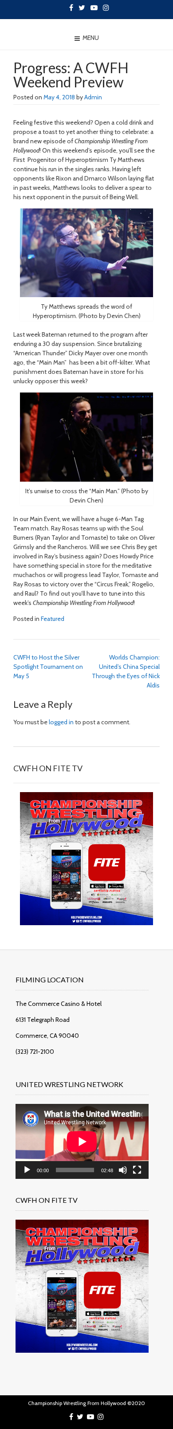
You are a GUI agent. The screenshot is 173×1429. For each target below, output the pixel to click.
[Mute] (122, 1170)
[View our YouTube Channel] (94, 8)
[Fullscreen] (137, 1170)
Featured (52, 619)
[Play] (27, 1170)
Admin (93, 97)
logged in (61, 722)
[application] (82, 1141)
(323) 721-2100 (35, 1052)
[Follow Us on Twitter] (82, 8)
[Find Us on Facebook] (71, 8)
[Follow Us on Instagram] (106, 8)
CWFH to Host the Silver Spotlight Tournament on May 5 (48, 666)
